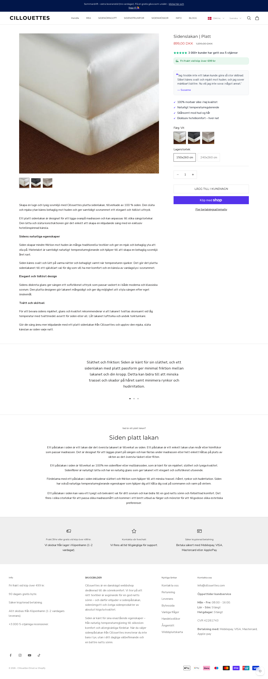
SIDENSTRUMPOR (134, 18)
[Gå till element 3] (47, 183)
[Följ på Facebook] (10, 655)
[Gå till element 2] (36, 183)
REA (88, 18)
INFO (179, 18)
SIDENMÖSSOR (160, 18)
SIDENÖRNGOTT (107, 18)
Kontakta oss (170, 585)
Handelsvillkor (171, 619)
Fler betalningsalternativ (211, 209)
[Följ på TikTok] (39, 655)
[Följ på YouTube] (29, 655)
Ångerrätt (168, 625)
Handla (75, 18)
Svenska (234, 18)
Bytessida (168, 606)
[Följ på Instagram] (20, 655)
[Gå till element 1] (24, 183)
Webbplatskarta (172, 632)
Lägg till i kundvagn (211, 188)
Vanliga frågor (170, 612)
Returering (168, 592)
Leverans (167, 599)
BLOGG (193, 18)
